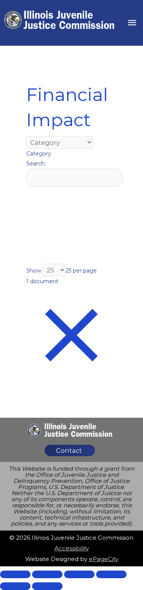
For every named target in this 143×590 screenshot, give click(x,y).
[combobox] (38, 153)
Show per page (61, 270)
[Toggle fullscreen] (79, 574)
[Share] (47, 574)
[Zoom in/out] (111, 574)
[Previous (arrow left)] (15, 586)
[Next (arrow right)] (47, 586)
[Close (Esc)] (15, 574)
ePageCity (103, 559)
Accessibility (72, 548)
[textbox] (38, 153)
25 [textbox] (68, 270)
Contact (69, 450)
